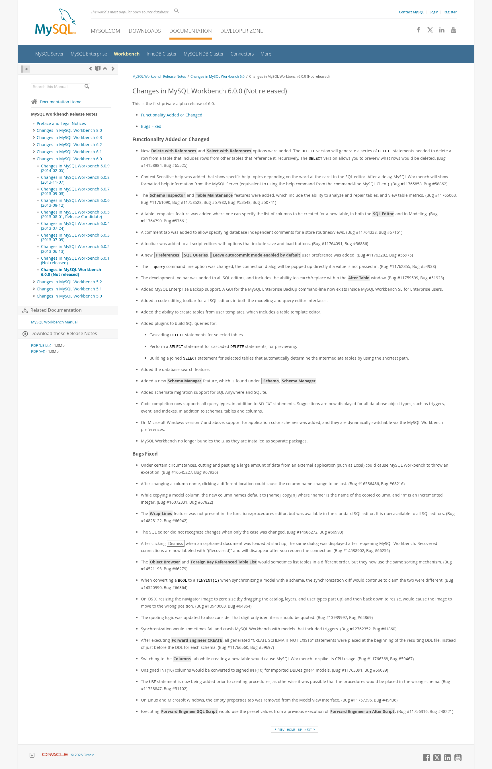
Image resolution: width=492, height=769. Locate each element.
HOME (291, 730)
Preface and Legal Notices (61, 123)
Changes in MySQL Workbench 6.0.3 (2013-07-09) (75, 237)
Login (434, 12)
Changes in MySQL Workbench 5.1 (69, 289)
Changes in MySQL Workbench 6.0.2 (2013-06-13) (75, 249)
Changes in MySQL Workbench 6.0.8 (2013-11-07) (75, 179)
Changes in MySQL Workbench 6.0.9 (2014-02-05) (75, 168)
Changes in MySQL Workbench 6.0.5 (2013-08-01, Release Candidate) (75, 214)
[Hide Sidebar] (25, 69)
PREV (280, 730)
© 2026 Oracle (82, 754)
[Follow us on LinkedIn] (439, 31)
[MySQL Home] (55, 23)
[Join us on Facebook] (416, 31)
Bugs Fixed (151, 126)
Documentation (190, 30)
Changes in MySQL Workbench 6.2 (69, 144)
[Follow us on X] (428, 31)
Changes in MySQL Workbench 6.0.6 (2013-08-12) (75, 203)
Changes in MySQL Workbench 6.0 (69, 158)
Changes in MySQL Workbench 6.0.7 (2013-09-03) (75, 191)
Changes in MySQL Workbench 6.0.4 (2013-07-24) (75, 226)
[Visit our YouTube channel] (451, 31)
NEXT (308, 730)
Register (450, 12)
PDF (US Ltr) (41, 345)
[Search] (87, 86)
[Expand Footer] (32, 756)
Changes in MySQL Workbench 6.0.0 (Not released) (71, 272)
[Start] (98, 68)
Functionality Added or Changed (171, 115)
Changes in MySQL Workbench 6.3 (69, 137)
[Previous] (90, 68)
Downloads (145, 30)
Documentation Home (60, 101)
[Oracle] (55, 754)
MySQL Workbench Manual (54, 322)
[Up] (105, 68)
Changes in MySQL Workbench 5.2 (69, 281)
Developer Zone (241, 30)
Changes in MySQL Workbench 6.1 (69, 151)
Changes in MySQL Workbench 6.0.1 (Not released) (75, 260)
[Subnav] (34, 130)
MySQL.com (105, 30)
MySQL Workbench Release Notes (159, 76)
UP (300, 730)
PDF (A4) (38, 351)
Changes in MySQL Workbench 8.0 (69, 130)
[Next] (113, 68)
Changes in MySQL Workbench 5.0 (69, 296)
